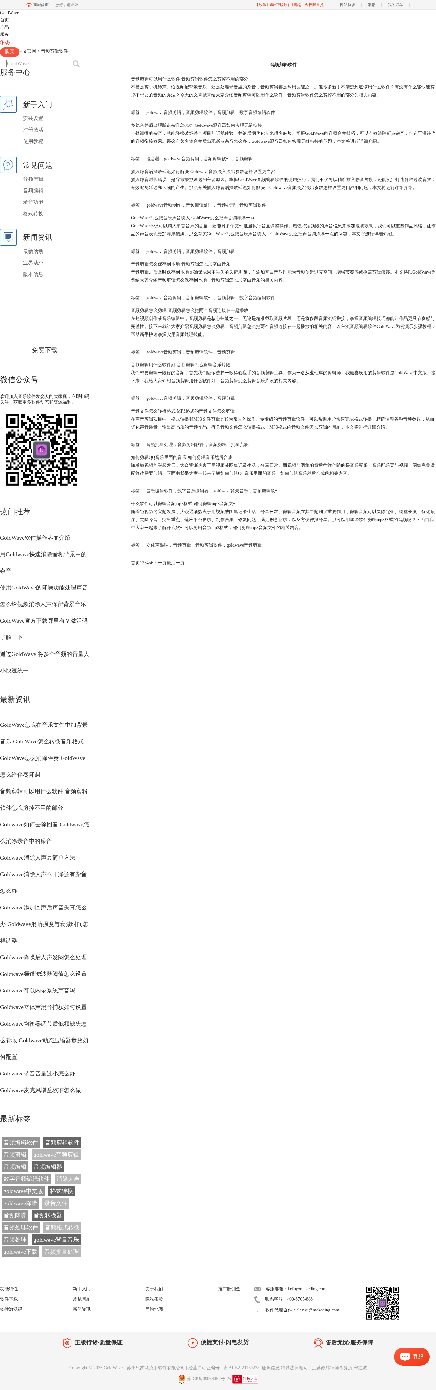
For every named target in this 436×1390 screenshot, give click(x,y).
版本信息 (33, 274)
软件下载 (9, 1299)
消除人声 (67, 1179)
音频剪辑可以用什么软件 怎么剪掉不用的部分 (189, 79)
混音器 (153, 158)
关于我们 (154, 1289)
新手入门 (82, 1289)
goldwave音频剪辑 (56, 1154)
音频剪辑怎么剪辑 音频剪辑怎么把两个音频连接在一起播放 (189, 310)
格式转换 (33, 213)
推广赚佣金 (229, 1289)
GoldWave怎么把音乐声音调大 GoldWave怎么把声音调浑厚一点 (193, 218)
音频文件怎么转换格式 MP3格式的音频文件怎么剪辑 (183, 411)
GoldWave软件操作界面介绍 (35, 538)
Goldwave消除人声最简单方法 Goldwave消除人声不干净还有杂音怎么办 (43, 874)
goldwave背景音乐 (56, 1239)
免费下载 (44, 349)
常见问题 (82, 1299)
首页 (4, 20)
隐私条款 (154, 1299)
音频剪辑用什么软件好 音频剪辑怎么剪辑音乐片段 (180, 364)
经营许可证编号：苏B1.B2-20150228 (223, 1367)
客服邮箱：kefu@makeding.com (296, 1289)
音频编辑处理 (199, 205)
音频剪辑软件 (62, 1142)
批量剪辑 (240, 444)
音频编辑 (33, 190)
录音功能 (33, 202)
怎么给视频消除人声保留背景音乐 (43, 604)
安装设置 (33, 118)
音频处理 (15, 1239)
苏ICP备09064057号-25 (209, 1378)
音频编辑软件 (21, 1142)
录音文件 (55, 1203)
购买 (9, 51)
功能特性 (9, 1289)
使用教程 (33, 141)
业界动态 (33, 262)
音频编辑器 (48, 1167)
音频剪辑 (33, 179)
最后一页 (175, 562)
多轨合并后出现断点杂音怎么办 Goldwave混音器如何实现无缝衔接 (196, 125)
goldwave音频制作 (163, 205)
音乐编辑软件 (159, 491)
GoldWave (9, 13)
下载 (4, 42)
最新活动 (33, 251)
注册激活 (33, 130)
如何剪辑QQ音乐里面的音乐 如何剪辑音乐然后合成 (181, 457)
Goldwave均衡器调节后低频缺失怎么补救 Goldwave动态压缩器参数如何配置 (44, 1040)
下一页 (160, 562)
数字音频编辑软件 (26, 1179)
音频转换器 (48, 1215)
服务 (4, 34)
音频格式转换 (62, 1227)
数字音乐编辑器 (193, 491)
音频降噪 (15, 1215)
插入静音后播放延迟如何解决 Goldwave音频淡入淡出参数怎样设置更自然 (203, 171)
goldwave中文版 (23, 1191)
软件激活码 (11, 1309)
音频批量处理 (61, 1252)
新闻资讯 (82, 1309)
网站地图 (154, 1309)
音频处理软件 (21, 1227)
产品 (4, 27)
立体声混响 (157, 545)
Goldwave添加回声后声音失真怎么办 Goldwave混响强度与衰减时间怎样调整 (44, 924)
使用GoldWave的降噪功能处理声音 (44, 587)
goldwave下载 (20, 1252)
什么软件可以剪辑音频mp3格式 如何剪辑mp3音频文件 (184, 503)
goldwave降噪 (20, 1203)
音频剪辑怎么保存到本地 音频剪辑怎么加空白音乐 (180, 264)
